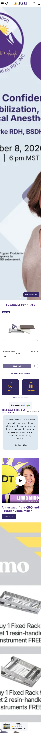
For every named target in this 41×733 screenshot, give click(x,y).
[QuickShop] (35, 366)
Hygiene (10, 390)
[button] (2, 3)
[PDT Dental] (20, 3)
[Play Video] (20, 480)
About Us (9, 517)
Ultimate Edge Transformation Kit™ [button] (11, 352)
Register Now (31, 294)
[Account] (34, 3)
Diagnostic (30, 390)
